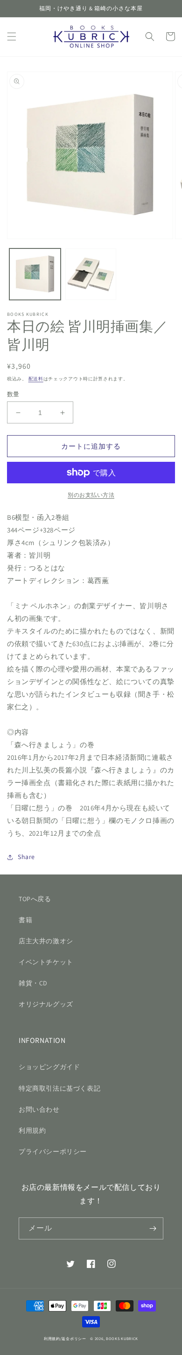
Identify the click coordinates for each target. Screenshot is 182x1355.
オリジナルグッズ (46, 1004)
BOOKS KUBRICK (122, 1338)
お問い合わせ (39, 1109)
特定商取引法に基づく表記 (59, 1088)
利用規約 (32, 1130)
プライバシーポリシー (53, 1151)
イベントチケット (46, 962)
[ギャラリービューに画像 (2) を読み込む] (91, 274)
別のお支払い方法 (91, 494)
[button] (11, 36)
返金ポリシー (74, 1338)
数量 (13, 394)
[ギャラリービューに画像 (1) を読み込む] (35, 274)
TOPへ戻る (35, 899)
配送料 (35, 379)
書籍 (25, 920)
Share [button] (26, 856)
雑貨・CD (33, 983)
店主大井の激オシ (46, 941)
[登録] (152, 1228)
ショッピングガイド (49, 1067)
